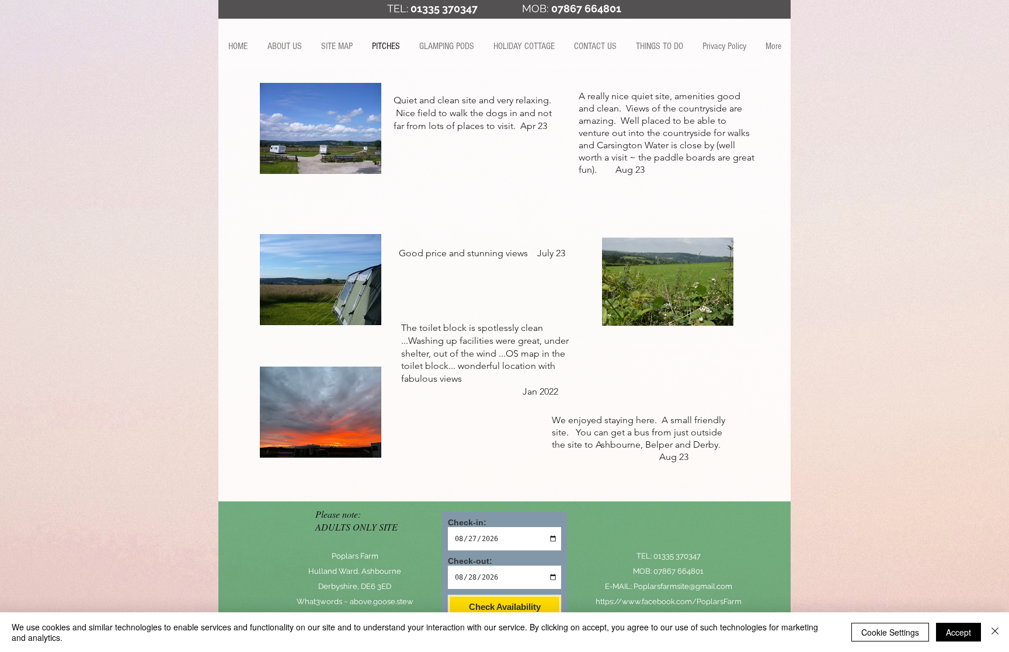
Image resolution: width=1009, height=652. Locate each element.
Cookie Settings (890, 632)
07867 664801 (678, 571)
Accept (958, 632)
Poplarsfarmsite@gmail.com (683, 586)
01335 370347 (444, 8)
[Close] (995, 632)
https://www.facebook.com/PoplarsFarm (669, 601)
